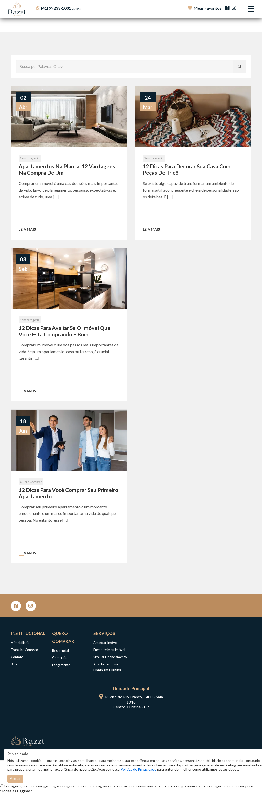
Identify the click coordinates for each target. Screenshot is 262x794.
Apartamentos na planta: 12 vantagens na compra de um (67, 169)
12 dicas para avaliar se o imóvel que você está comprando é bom (65, 331)
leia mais (27, 229)
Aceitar (15, 779)
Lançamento (61, 665)
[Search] (239, 66)
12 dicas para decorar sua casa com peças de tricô (187, 169)
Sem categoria (29, 158)
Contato (17, 657)
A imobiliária (20, 643)
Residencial (60, 650)
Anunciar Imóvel (105, 643)
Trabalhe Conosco (24, 650)
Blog (14, 664)
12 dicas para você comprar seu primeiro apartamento (68, 493)
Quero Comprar (31, 482)
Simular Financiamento (110, 657)
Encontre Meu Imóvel (109, 650)
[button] (67, 8)
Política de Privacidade (138, 769)
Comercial (59, 658)
